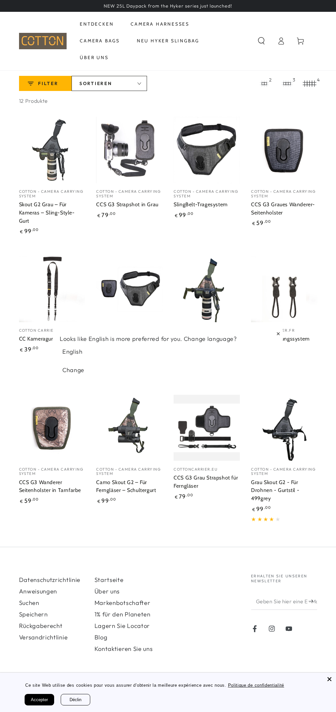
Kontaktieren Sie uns (123, 649)
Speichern (33, 614)
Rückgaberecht (41, 626)
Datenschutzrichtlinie (50, 580)
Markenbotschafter (122, 603)
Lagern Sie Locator (122, 626)
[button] (261, 41)
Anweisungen (38, 591)
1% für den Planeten (122, 614)
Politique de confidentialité (256, 685)
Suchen (29, 603)
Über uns (107, 591)
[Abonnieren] (312, 601)
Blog (101, 637)
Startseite (109, 580)
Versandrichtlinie (43, 637)
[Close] (329, 679)
